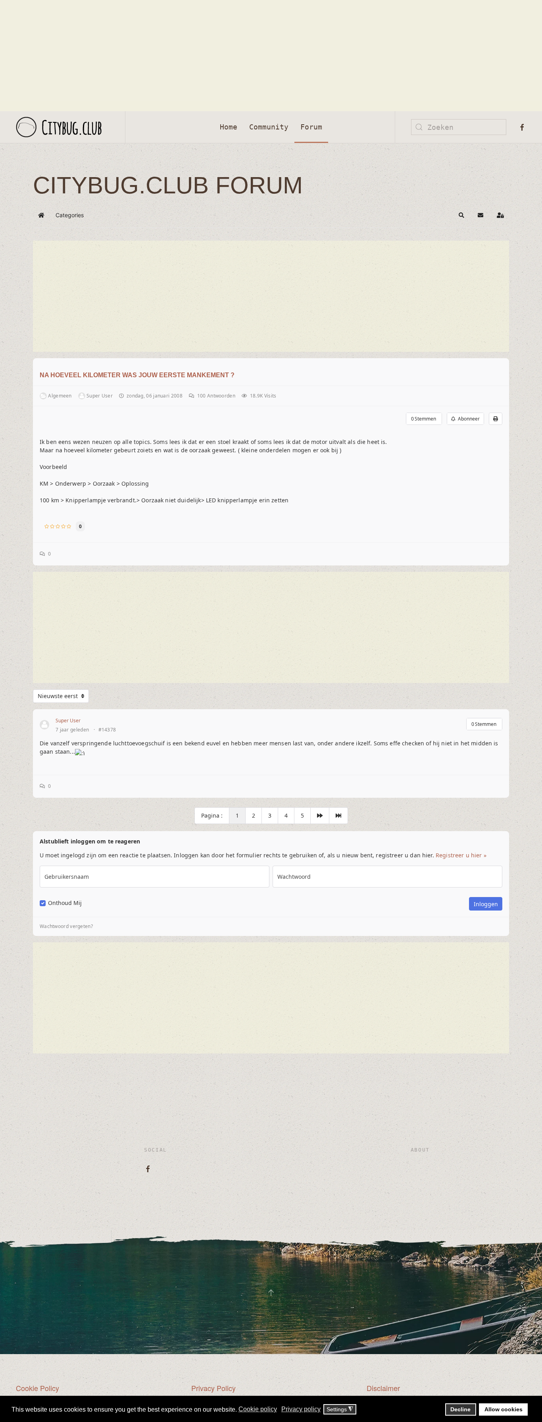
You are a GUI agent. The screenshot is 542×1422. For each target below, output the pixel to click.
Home (228, 127)
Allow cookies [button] (503, 1409)
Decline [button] (460, 1409)
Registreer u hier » (461, 855)
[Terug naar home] (62, 127)
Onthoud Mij (65, 903)
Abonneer (468, 418)
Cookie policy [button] (257, 1409)
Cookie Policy (37, 1388)
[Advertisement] (238, 55)
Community (268, 127)
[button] (461, 215)
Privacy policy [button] (301, 1409)
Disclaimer (383, 1388)
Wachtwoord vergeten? (66, 926)
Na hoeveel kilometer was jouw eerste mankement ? (137, 375)
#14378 (107, 730)
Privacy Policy (213, 1388)
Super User (68, 720)
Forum (311, 127)
